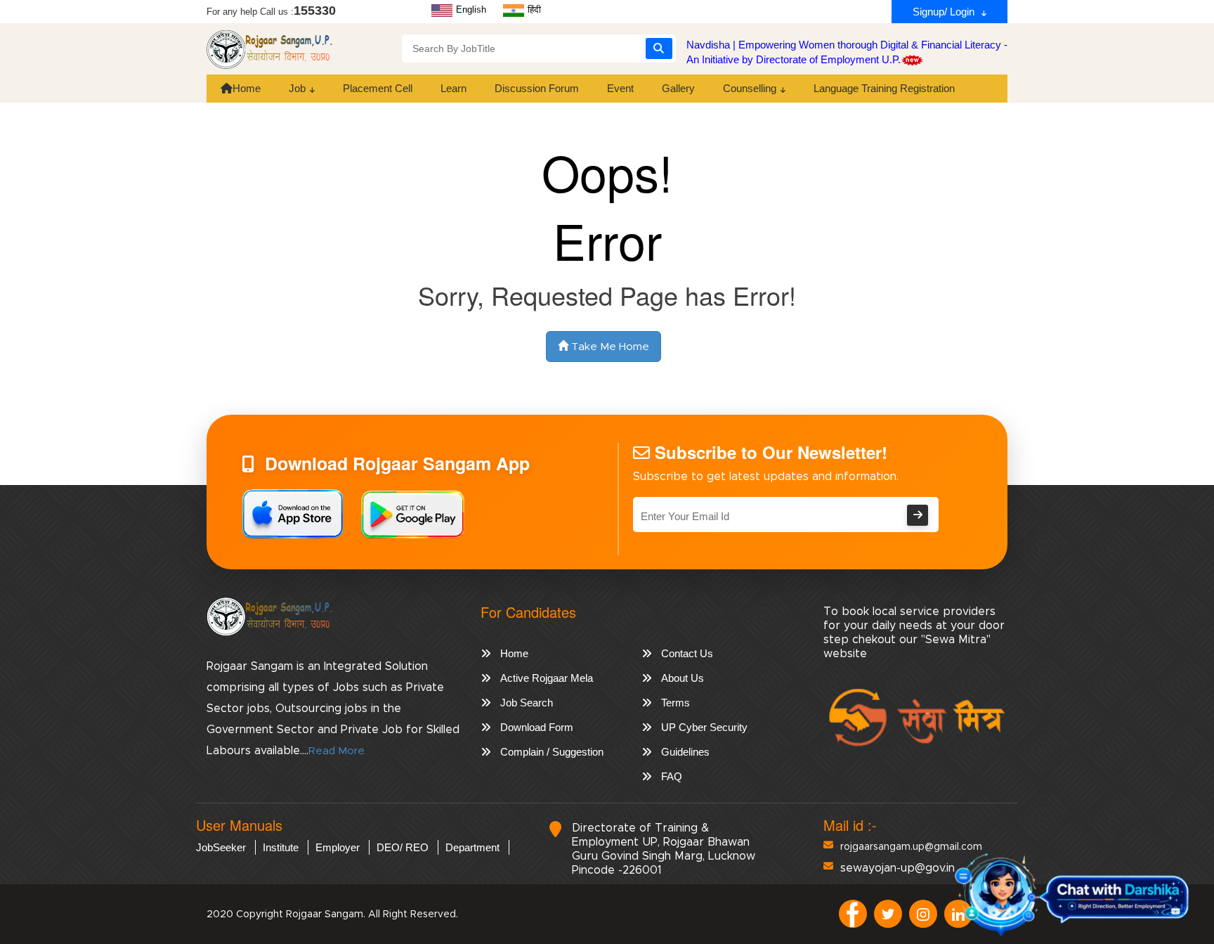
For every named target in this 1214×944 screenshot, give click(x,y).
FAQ (671, 776)
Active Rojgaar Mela (546, 678)
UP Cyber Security (704, 727)
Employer (337, 847)
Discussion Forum (537, 88)
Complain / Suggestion (551, 752)
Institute (281, 847)
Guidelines (685, 752)
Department (472, 847)
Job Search (526, 703)
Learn (453, 88)
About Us (682, 678)
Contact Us (687, 653)
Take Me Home (608, 347)
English (469, 9)
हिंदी (533, 9)
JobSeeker (221, 847)
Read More (336, 751)
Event (620, 88)
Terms (675, 703)
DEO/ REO (403, 847)
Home (247, 88)
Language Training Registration (884, 88)
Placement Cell (377, 88)
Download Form (536, 727)
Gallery (678, 88)
